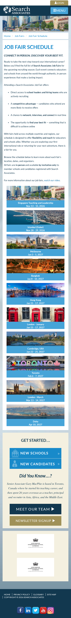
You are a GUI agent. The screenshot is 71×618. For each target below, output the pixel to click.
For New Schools (19, 449)
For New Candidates (21, 460)
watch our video (52, 180)
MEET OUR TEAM (33, 509)
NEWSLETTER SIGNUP (34, 521)
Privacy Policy (22, 594)
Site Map (51, 594)
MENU (60, 10)
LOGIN (60, 2)
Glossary (38, 594)
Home (7, 594)
